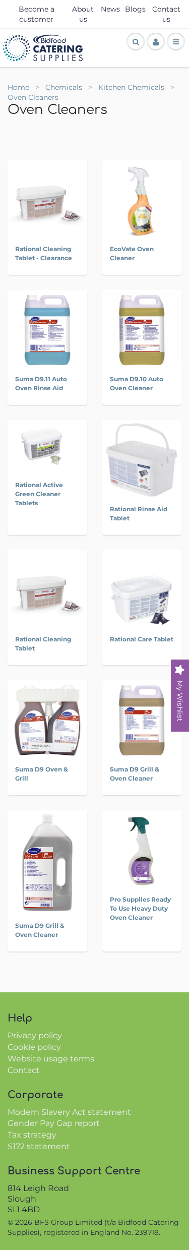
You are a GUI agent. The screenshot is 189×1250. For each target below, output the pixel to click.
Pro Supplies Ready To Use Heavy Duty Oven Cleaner (140, 908)
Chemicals (64, 87)
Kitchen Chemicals (132, 87)
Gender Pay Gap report (54, 1123)
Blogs (135, 9)
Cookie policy (34, 1047)
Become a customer (36, 14)
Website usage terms (51, 1058)
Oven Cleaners (33, 97)
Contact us (166, 14)
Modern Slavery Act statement (69, 1112)
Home (18, 87)
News (110, 9)
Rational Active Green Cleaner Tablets (39, 494)
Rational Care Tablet (141, 639)
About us (83, 14)
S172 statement (39, 1146)
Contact (24, 1070)
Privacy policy (35, 1035)
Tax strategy (32, 1135)
